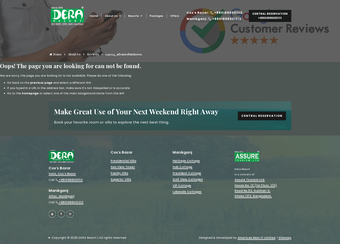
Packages (156, 16)
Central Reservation (261, 116)
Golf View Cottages (188, 179)
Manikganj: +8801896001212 (214, 19)
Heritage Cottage (186, 161)
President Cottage (187, 173)
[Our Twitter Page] (70, 213)
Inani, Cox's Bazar (62, 174)
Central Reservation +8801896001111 (270, 16)
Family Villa (119, 173)
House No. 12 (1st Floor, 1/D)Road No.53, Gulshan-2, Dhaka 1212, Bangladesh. (256, 190)
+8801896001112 (70, 180)
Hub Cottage (182, 167)
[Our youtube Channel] (52, 213)
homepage (30, 93)
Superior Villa (121, 179)
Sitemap (285, 238)
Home (94, 16)
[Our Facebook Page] (61, 213)
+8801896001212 (70, 202)
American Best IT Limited (256, 238)
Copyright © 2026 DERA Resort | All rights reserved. (89, 238)
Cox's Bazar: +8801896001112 (215, 13)
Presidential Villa (123, 161)
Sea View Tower (123, 167)
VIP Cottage (182, 185)
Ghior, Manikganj (61, 196)
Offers (174, 16)
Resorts (133, 16)
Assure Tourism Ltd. (250, 180)
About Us (111, 16)
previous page (41, 83)
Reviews (93, 54)
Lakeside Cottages (187, 192)
